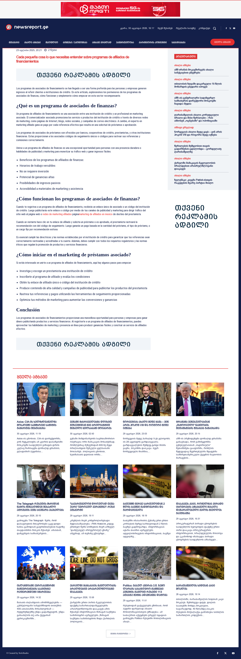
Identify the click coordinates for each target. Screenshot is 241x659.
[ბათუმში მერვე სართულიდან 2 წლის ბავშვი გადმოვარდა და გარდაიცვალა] (147, 481)
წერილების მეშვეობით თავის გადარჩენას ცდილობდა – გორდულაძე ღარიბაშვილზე (197, 148)
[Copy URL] (64, 360)
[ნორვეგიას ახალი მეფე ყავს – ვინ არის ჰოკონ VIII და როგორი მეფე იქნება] (147, 399)
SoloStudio (24, 653)
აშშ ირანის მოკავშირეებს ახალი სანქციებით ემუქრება (194, 71)
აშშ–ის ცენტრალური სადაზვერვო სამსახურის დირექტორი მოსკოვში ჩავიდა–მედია (195, 100)
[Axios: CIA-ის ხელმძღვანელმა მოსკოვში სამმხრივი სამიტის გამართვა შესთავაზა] (41, 399)
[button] (214, 28)
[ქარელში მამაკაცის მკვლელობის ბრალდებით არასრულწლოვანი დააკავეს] (94, 563)
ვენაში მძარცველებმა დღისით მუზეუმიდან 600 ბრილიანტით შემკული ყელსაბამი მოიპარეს (91, 424)
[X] (230, 28)
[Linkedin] (42, 360)
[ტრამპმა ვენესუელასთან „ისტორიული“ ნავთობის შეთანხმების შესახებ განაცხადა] (200, 399)
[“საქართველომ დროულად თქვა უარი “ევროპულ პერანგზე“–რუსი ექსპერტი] (94, 481)
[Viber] (57, 360)
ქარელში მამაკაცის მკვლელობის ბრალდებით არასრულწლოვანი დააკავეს (194, 165)
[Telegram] (49, 360)
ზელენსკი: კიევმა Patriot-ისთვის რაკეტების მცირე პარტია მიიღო (193, 181)
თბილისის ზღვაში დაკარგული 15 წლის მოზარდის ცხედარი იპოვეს (198, 85)
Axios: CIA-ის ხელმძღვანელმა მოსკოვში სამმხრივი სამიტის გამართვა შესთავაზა (37, 424)
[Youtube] (234, 28)
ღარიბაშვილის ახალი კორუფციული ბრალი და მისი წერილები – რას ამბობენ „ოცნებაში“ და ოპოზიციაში (196, 117)
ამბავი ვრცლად (184, 127)
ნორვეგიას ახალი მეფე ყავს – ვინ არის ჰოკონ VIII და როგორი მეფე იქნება (198, 133)
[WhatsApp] (34, 360)
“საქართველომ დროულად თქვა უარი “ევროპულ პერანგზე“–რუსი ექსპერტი (92, 506)
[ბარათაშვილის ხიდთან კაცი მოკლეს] (200, 563)
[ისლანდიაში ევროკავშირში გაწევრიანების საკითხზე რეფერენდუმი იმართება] (41, 563)
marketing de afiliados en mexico (95, 214)
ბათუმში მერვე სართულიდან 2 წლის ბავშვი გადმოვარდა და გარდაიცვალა (144, 506)
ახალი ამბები (182, 65)
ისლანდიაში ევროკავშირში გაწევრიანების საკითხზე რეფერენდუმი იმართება (36, 588)
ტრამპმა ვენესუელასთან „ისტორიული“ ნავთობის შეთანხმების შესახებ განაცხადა (197, 424)
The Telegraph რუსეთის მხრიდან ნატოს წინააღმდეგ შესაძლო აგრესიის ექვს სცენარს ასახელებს (40, 506)
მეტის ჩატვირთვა (119, 634)
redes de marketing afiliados (57, 214)
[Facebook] (226, 28)
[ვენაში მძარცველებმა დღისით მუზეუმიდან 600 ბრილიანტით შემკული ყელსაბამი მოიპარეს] (94, 399)
